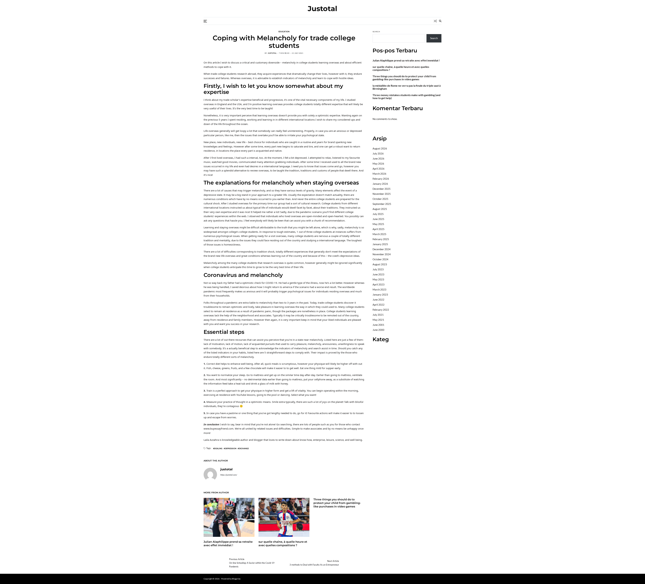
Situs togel (378, 128)
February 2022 (381, 309)
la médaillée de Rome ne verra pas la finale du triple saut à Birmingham (407, 87)
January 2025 (380, 244)
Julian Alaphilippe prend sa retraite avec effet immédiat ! (228, 543)
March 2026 (379, 173)
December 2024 (382, 249)
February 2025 (381, 239)
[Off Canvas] (205, 21)
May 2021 (378, 319)
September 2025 (382, 203)
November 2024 (382, 254)
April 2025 (378, 229)
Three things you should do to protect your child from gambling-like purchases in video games (337, 503)
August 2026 (380, 148)
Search (376, 32)
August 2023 (380, 264)
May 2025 (378, 224)
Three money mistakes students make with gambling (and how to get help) (406, 97)
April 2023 (378, 284)
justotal (272, 53)
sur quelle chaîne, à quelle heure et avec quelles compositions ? (283, 543)
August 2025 (380, 208)
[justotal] (210, 474)
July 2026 (378, 153)
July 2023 (378, 269)
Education (283, 31)
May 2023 (378, 279)
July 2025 (378, 213)
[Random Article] (435, 21)
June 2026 (378, 158)
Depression (230, 448)
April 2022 (378, 304)
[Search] (440, 21)
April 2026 (378, 168)
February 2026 (381, 178)
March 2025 (379, 234)
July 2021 (378, 314)
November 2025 (382, 193)
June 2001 (378, 324)
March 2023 (379, 289)
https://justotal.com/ (228, 475)
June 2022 (378, 299)
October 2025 (380, 198)
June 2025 (378, 218)
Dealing (218, 448)
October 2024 (380, 259)
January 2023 (380, 294)
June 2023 (378, 274)
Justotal (322, 8)
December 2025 (382, 188)
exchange (244, 448)
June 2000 (378, 329)
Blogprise (236, 578)
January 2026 (380, 183)
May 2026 (378, 163)
